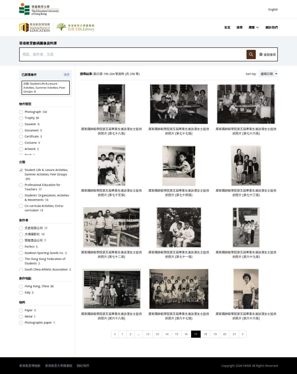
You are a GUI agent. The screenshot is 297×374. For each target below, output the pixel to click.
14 (167, 334)
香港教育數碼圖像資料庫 (38, 43)
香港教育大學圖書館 (58, 366)
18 (205, 334)
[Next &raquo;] (242, 334)
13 (157, 334)
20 (224, 334)
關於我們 (272, 27)
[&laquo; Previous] (115, 334)
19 (215, 334)
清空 (67, 74)
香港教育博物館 (29, 366)
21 (234, 334)
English (273, 9)
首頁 (227, 27)
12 (147, 334)
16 (186, 334)
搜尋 (240, 27)
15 (176, 334)
